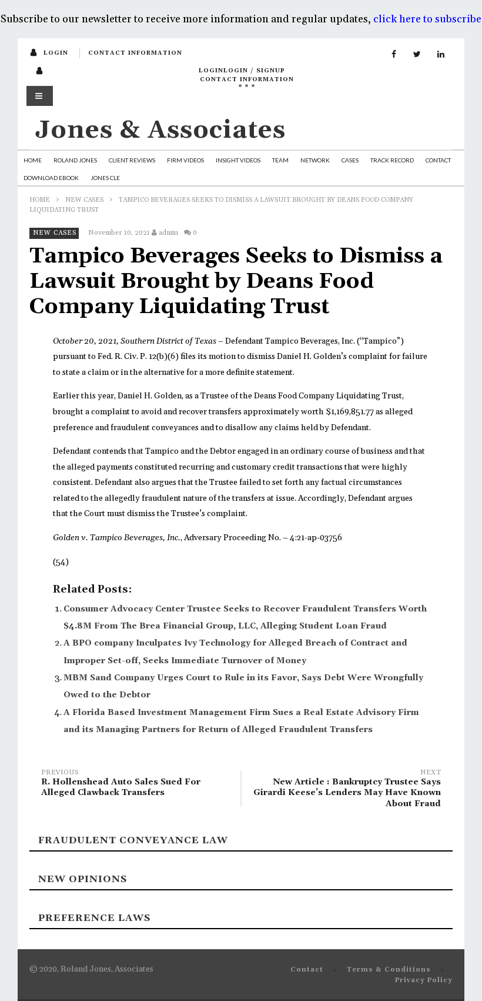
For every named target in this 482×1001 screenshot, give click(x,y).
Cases (350, 160)
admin (168, 232)
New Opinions (82, 879)
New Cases (84, 200)
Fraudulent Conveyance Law (133, 840)
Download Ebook (51, 177)
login (55, 52)
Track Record (392, 160)
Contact (438, 160)
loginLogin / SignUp (242, 70)
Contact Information (135, 52)
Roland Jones (75, 160)
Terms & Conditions (389, 970)
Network (315, 160)
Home (33, 160)
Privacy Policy (424, 980)
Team (280, 160)
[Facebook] (394, 54)
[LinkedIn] (441, 54)
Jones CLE (105, 177)
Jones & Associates (160, 130)
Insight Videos (238, 160)
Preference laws (94, 918)
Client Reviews (132, 160)
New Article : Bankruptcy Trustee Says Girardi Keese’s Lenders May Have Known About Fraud (347, 790)
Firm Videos (185, 160)
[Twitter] (417, 54)
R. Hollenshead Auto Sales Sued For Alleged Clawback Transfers (120, 785)
